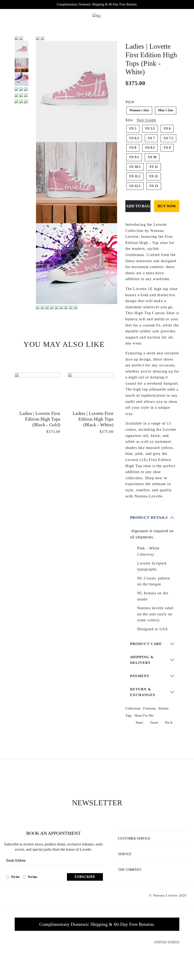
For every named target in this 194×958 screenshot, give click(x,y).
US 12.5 (135, 186)
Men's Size (165, 110)
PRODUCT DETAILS (149, 517)
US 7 (151, 138)
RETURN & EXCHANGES (142, 692)
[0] (176, 15)
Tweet (153, 722)
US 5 (132, 128)
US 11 (154, 167)
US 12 (153, 176)
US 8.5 (150, 147)
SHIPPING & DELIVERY (142, 660)
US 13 (154, 186)
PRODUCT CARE (146, 644)
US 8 (132, 147)
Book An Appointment (53, 833)
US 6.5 (134, 138)
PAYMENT (139, 676)
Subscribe (85, 877)
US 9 (167, 147)
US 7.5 (168, 138)
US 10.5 (135, 167)
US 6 (167, 128)
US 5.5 (150, 128)
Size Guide (146, 120)
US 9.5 (134, 157)
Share (139, 722)
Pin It (168, 722)
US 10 (152, 157)
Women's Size (139, 110)
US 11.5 (134, 176)
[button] (42, 16)
